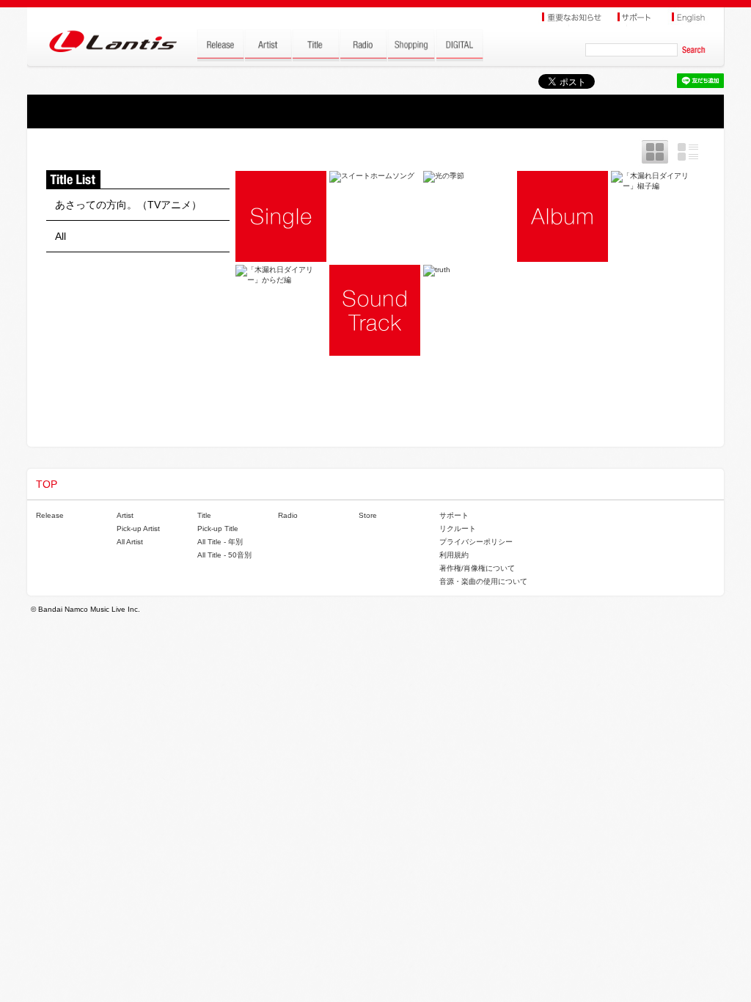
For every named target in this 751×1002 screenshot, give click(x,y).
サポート (454, 515)
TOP (46, 484)
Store (368, 515)
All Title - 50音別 (224, 555)
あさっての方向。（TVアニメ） (128, 205)
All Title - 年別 (220, 542)
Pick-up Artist (138, 528)
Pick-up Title (217, 528)
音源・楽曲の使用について (483, 581)
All (60, 236)
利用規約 (454, 555)
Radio (288, 515)
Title (204, 515)
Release (50, 515)
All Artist (130, 542)
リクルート (457, 528)
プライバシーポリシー (476, 542)
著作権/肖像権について (477, 568)
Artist (125, 515)
